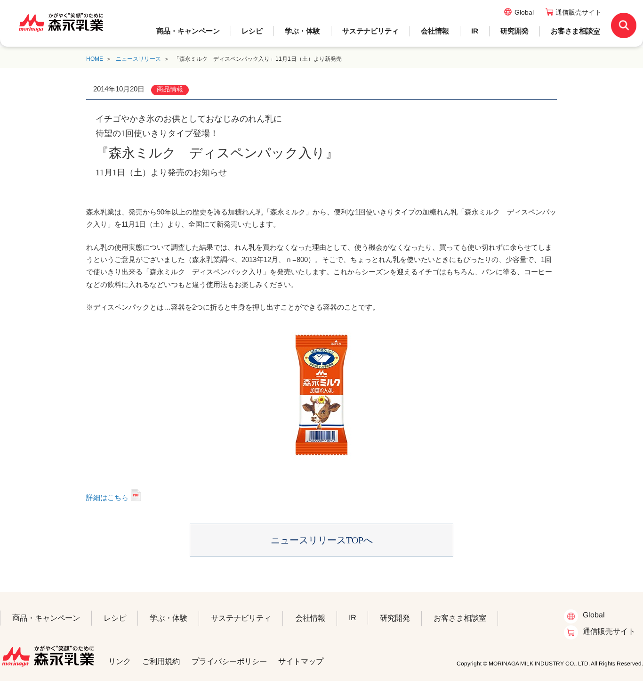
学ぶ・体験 (302, 31)
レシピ (252, 31)
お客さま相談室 (575, 31)
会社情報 (435, 31)
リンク (119, 661)
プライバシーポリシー (229, 660)
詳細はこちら (107, 497)
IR (474, 31)
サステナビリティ (370, 31)
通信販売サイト (578, 12)
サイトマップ (300, 661)
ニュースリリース (138, 59)
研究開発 (514, 31)
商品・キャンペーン (188, 31)
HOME (94, 59)
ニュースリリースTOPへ (322, 540)
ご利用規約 (161, 661)
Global (524, 12)
